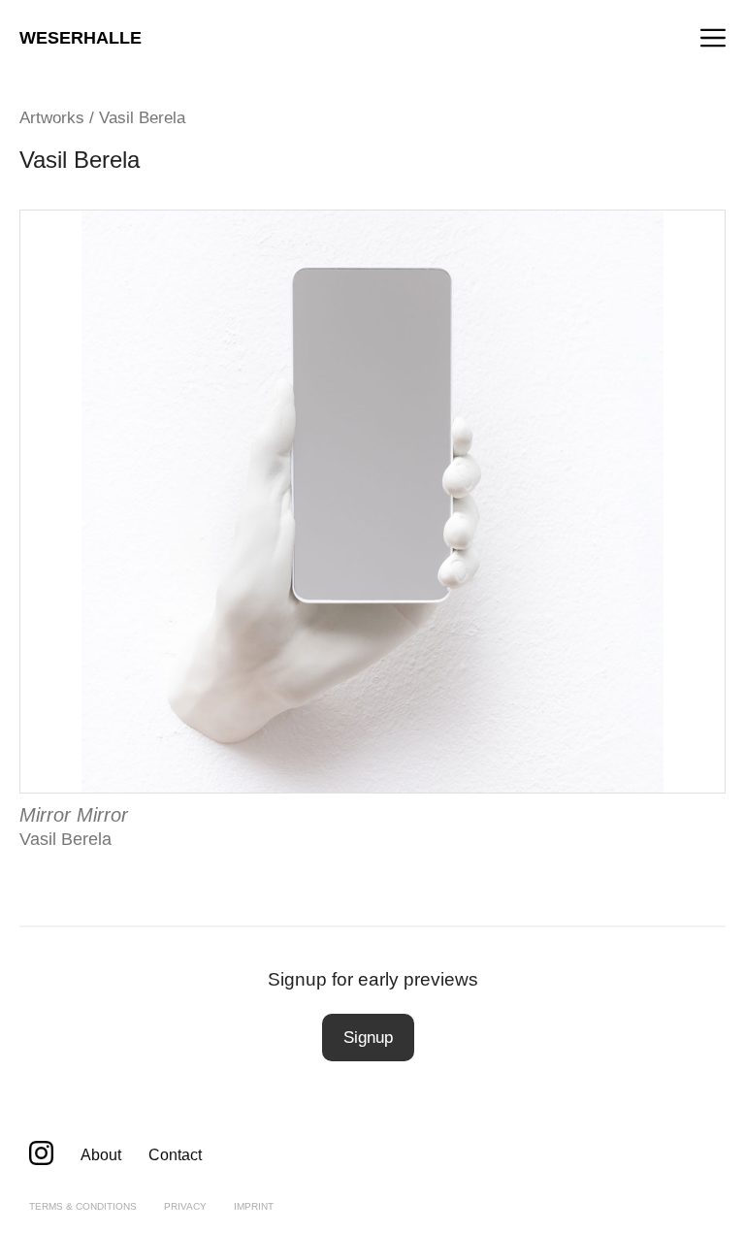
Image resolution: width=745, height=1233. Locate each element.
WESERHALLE (80, 38)
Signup (368, 1037)
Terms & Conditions (83, 1206)
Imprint (254, 1206)
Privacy (185, 1206)
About (101, 1155)
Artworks (51, 118)
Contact (175, 1155)
